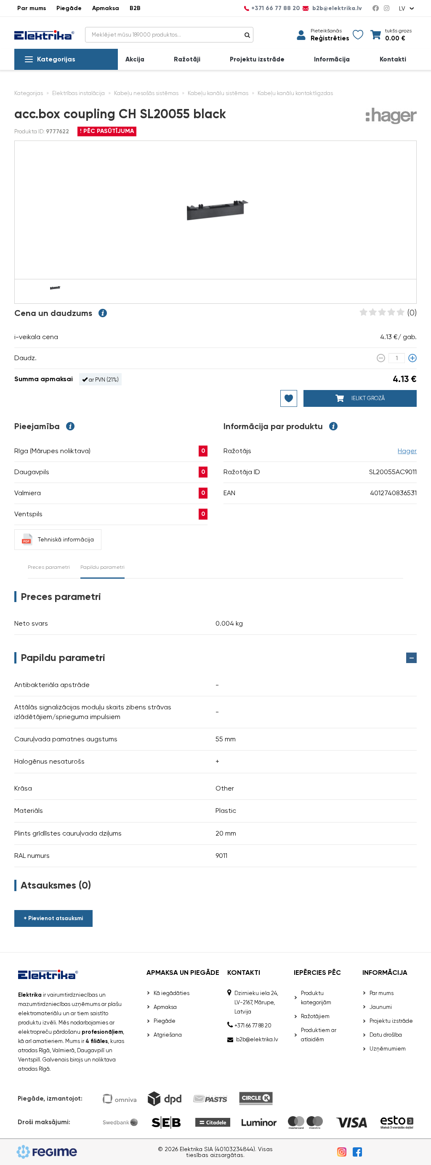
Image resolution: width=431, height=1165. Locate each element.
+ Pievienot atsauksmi (53, 918)
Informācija (332, 59)
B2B (135, 8)
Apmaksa (105, 8)
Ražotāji (187, 59)
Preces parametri (49, 567)
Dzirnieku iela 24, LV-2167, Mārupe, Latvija (256, 1002)
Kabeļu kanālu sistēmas (218, 93)
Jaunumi (381, 1007)
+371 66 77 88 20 (275, 8)
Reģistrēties (330, 38)
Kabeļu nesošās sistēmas (146, 93)
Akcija (134, 59)
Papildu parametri (102, 567)
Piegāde (69, 8)
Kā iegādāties (171, 993)
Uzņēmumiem (388, 1049)
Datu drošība (386, 1035)
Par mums (31, 8)
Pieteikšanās (326, 30)
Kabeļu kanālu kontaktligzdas (295, 93)
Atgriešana (168, 1035)
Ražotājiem (315, 1016)
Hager (407, 451)
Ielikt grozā (367, 398)
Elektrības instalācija (78, 93)
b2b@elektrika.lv (336, 8)
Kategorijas (56, 59)
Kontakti (393, 59)
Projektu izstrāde (257, 59)
